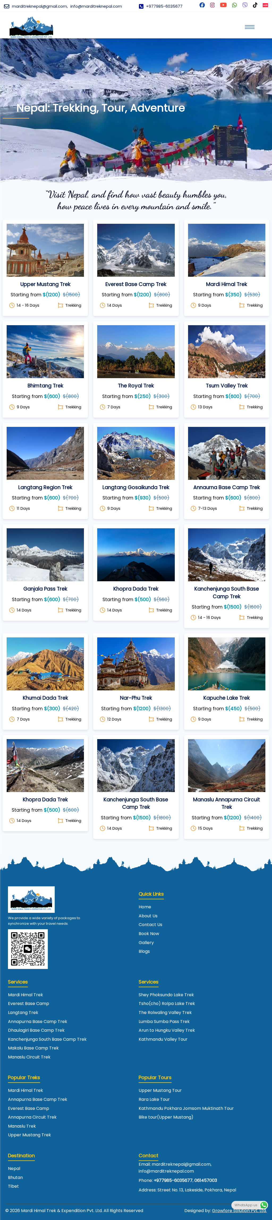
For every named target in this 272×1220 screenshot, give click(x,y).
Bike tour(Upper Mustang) (166, 1117)
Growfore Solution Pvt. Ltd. (239, 1211)
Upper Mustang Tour (160, 1090)
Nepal (14, 1168)
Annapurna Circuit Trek (32, 1117)
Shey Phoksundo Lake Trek (166, 995)
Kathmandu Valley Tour (163, 1039)
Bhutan (15, 1177)
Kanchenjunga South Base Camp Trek (47, 1039)
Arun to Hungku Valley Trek (167, 1030)
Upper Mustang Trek (29, 1135)
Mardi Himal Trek (25, 995)
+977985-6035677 (164, 6)
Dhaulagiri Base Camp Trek (36, 1030)
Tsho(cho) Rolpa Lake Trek (167, 1003)
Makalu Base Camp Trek (33, 1048)
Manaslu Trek (22, 1126)
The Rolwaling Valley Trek (165, 1012)
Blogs (144, 951)
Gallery (146, 943)
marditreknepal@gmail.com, (40, 6)
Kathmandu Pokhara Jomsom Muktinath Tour (186, 1108)
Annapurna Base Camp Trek (37, 1021)
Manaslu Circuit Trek (29, 1057)
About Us (148, 916)
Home (145, 907)
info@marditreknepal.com (96, 6)
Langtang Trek (23, 1012)
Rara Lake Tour (154, 1099)
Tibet (13, 1186)
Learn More (45, 243)
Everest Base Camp (28, 1003)
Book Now (45, 257)
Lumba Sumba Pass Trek (164, 1021)
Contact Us (150, 925)
